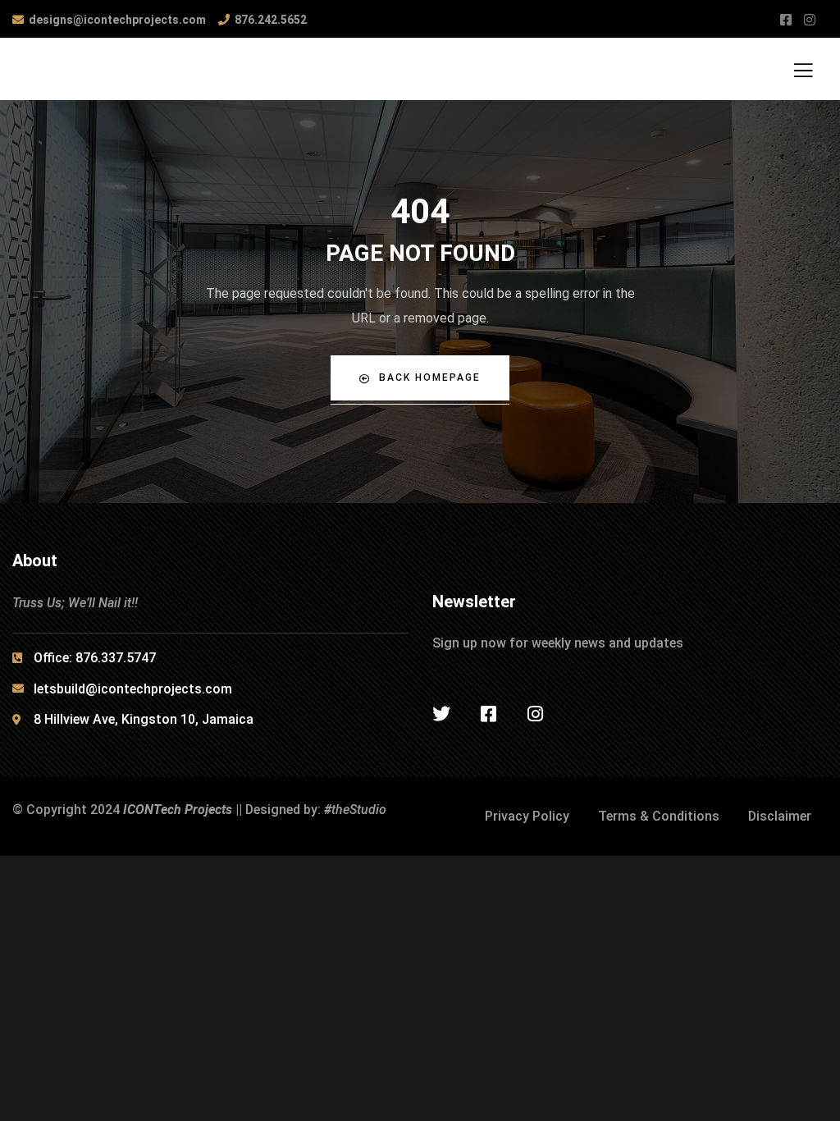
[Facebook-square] (488, 714)
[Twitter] (441, 714)
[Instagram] (535, 714)
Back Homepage (430, 377)
